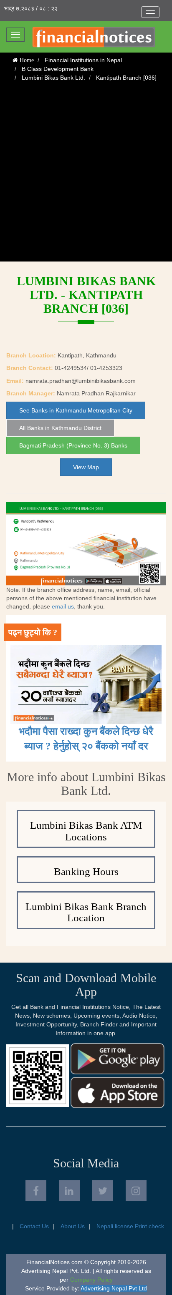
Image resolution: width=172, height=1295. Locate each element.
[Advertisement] (86, 176)
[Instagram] (136, 1190)
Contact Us (34, 1226)
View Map (86, 467)
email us (63, 606)
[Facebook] (35, 1190)
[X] (102, 1190)
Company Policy (91, 1279)
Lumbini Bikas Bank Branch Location (86, 912)
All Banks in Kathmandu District (60, 428)
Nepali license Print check (130, 1226)
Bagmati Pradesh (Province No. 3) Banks (73, 445)
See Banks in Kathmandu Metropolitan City (75, 410)
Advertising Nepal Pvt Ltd (114, 1288)
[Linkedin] (69, 1190)
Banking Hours (86, 871)
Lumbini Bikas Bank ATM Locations (86, 831)
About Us (73, 1226)
